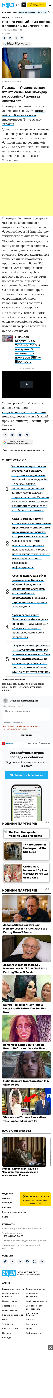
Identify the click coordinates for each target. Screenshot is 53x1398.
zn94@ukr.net (39, 1240)
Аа (24, 5)
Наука (5, 1319)
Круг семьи (31, 1324)
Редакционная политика (14, 1212)
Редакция (7, 1203)
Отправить (26, 735)
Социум (30, 1315)
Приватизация (9, 1310)
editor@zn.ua (8, 1248)
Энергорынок (9, 1306)
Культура (6, 1337)
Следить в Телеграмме (29, 775)
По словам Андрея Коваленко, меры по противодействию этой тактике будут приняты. (31, 658)
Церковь (6, 1333)
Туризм (29, 1328)
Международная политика (10, 1295)
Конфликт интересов (36, 1301)
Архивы (6, 1198)
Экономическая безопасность (34, 1307)
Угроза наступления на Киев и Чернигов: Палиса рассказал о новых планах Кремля (20, 1172)
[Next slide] (48, 12)
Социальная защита (36, 1289)
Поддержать (39, 5)
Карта (5, 1217)
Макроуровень (9, 1301)
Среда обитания (10, 1328)
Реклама (6, 1207)
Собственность (33, 1333)
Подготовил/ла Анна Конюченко (21, 450)
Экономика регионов (12, 1315)
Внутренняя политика (13, 1289)
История (30, 1319)
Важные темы (9, 12)
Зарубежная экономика (32, 1295)
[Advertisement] (26, 189)
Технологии (8, 1324)
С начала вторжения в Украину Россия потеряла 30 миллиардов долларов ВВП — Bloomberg (28, 349)
